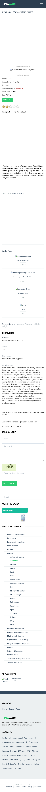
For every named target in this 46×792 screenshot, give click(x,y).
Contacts (8, 787)
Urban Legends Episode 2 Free (23, 277)
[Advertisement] (23, 40)
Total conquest (15, 679)
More (12, 625)
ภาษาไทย (29, 764)
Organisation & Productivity (17, 640)
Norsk (16, 760)
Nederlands (20, 747)
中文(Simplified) (18, 742)
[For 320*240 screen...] (23, 289)
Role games (14, 602)
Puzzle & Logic (15, 595)
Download (6, 99)
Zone (23, 309)
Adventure (20, 193)
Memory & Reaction (17, 591)
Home (4, 709)
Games (13, 193)
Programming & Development (18, 643)
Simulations (14, 606)
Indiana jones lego (23, 260)
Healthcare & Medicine (15, 628)
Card (12, 572)
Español (13, 764)
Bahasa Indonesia (9, 755)
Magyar (35, 751)
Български (6, 742)
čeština (5, 747)
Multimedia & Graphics (15, 636)
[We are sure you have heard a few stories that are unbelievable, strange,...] (23, 273)
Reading (10, 647)
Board (12, 568)
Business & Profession (16, 534)
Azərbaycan (28, 738)
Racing (12, 598)
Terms (17, 787)
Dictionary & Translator (16, 542)
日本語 (26, 755)
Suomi (34, 747)
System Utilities (13, 655)
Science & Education (15, 651)
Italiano (20, 755)
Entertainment (13, 546)
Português (36, 760)
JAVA (9, 4)
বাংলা (36, 738)
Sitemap (37, 787)
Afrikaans (13, 738)
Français (5, 751)
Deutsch (13, 751)
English (5, 738)
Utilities (13, 617)
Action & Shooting (17, 557)
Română (5, 764)
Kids (11, 587)
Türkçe (36, 764)
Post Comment (9, 483)
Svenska (21, 764)
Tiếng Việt (17, 768)
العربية (20, 738)
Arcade (13, 564)
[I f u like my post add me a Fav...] (23, 256)
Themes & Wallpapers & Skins (18, 659)
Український (7, 768)
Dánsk (12, 747)
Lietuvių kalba (7, 760)
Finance (10, 549)
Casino (12, 576)
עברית (29, 751)
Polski (28, 760)
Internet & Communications (17, 632)
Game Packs (15, 580)
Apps (18, 709)
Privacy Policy (27, 787)
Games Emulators (17, 583)
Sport (12, 610)
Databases (11, 538)
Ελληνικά (21, 751)
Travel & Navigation (14, 662)
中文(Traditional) (32, 742)
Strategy (13, 613)
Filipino (28, 747)
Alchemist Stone (23, 293)
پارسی (22, 760)
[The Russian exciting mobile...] (23, 305)
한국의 (33, 755)
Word (12, 621)
